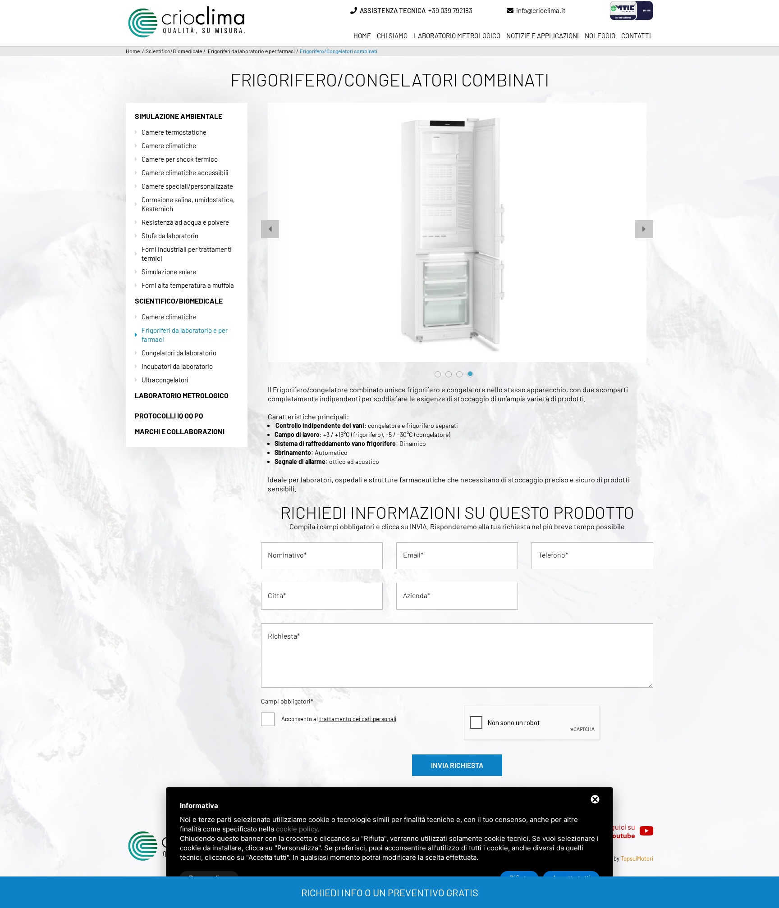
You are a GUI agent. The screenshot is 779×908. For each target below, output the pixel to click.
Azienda (415, 595)
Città (275, 595)
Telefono (551, 554)
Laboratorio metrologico (456, 36)
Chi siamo (392, 36)
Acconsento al (338, 718)
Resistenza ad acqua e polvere (185, 222)
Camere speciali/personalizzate (187, 186)
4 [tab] (470, 374)
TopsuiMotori (637, 858)
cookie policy (297, 829)
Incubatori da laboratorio (177, 366)
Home (362, 36)
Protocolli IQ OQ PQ (169, 415)
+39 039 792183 (416, 10)
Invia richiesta (457, 765)
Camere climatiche (169, 145)
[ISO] (617, 10)
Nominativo (286, 554)
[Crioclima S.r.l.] (186, 8)
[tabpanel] (457, 232)
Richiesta (282, 635)
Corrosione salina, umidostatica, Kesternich (188, 204)
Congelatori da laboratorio (179, 353)
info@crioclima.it (540, 10)
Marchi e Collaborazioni (180, 431)
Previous (265, 224)
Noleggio (600, 36)
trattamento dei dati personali (357, 718)
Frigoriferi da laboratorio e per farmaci (185, 334)
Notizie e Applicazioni (542, 36)
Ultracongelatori (165, 380)
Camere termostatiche (174, 132)
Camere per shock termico (180, 159)
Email (412, 554)
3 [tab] (459, 374)
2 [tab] (448, 374)
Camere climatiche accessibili (185, 172)
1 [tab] (438, 374)
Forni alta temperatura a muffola (188, 285)
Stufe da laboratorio (170, 236)
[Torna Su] (731, 845)
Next (639, 224)
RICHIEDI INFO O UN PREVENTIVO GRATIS (389, 892)
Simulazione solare (169, 272)
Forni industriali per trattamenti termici (187, 253)
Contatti (636, 36)
